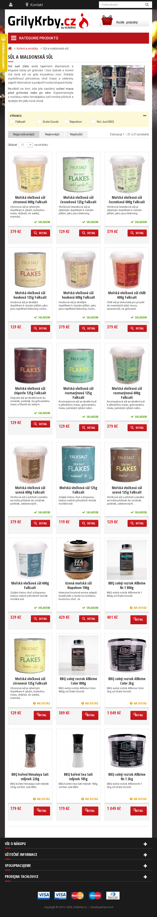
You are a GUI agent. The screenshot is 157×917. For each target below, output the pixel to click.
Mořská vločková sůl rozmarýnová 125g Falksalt (78, 393)
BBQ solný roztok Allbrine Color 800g (78, 680)
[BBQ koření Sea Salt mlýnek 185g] (78, 751)
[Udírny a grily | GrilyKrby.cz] (48, 21)
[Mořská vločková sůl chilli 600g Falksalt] (127, 270)
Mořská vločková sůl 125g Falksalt (78, 489)
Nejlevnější (52, 134)
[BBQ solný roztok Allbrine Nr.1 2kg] (127, 751)
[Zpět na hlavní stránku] (10, 48)
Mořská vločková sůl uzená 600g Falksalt (30, 489)
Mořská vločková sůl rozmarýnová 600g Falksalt (127, 393)
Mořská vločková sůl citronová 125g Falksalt (30, 680)
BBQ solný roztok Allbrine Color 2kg (127, 680)
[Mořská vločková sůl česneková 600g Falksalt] (127, 174)
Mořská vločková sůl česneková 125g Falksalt (78, 199)
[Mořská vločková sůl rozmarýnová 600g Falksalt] (127, 365)
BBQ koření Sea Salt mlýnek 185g (78, 776)
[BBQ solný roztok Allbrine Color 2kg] (127, 655)
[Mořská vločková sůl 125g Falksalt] (78, 464)
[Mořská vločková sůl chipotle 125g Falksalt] (30, 365)
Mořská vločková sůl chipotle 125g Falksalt (30, 390)
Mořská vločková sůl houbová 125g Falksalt (30, 295)
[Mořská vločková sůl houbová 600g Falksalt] (78, 270)
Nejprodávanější (23, 134)
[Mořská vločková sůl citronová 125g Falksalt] (30, 655)
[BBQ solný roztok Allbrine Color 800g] (78, 655)
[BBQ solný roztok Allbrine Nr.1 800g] (127, 560)
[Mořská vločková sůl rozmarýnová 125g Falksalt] (78, 365)
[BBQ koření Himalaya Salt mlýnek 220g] (30, 751)
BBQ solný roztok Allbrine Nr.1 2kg (127, 776)
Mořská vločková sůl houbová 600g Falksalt (78, 295)
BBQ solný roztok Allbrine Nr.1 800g (127, 585)
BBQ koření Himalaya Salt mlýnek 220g (30, 776)
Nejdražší (76, 134)
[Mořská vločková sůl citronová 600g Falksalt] (30, 174)
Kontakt (36, 5)
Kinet (110, 907)
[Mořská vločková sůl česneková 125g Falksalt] (78, 174)
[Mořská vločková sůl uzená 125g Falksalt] (127, 464)
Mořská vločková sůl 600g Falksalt (30, 585)
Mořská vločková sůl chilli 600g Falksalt (127, 295)
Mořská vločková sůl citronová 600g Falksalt (30, 199)
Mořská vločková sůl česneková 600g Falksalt (127, 199)
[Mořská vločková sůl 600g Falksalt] (30, 560)
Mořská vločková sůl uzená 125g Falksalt (127, 489)
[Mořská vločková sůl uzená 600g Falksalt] (30, 464)
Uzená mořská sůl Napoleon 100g (78, 585)
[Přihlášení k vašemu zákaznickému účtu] (11, 4)
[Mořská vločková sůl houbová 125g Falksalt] (30, 270)
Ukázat (12, 144)
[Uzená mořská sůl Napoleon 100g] (78, 560)
